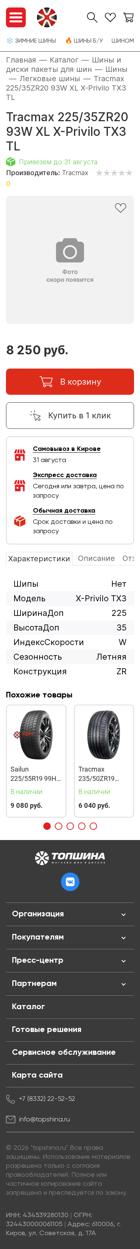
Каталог (64, 59)
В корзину (80, 382)
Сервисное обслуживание (64, 1052)
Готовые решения (46, 1030)
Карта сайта (37, 1075)
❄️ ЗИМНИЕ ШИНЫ (31, 41)
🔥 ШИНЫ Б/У (84, 41)
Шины (116, 69)
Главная (21, 59)
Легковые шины (49, 78)
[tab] (47, 826)
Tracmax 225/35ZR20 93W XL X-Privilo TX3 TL (66, 88)
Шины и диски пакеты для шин (63, 64)
